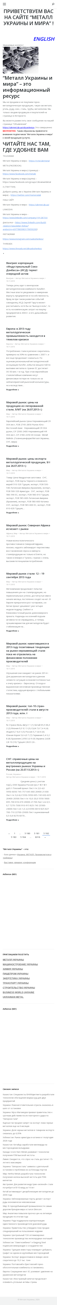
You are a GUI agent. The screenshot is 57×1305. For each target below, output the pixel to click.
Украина (17, 774)
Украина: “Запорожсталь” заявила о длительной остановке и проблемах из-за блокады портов (25, 1168)
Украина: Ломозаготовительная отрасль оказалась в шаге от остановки (28, 1107)
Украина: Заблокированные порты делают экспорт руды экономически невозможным (27, 1200)
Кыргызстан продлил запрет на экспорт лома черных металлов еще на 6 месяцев (28, 1124)
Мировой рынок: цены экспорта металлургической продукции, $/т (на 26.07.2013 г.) (28, 462)
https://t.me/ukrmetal (39, 160)
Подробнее (11, 389)
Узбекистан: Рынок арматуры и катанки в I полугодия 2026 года (28, 1139)
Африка (9, 533)
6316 (37, 837)
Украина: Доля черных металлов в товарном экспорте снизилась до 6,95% (28, 1132)
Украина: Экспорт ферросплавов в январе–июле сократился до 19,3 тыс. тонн (25, 1259)
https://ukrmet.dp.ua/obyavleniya (18, 127)
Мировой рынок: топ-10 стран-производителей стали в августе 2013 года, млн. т (27, 709)
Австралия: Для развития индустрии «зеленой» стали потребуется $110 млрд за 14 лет (28, 1186)
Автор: (29, 278)
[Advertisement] (28, 913)
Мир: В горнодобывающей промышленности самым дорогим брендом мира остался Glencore (27, 1208)
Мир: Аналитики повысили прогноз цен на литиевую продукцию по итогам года (27, 1215)
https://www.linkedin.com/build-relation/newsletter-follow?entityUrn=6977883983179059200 (24, 226)
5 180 (27, 833)
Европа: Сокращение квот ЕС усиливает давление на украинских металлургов (28, 1273)
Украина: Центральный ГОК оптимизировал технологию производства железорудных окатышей (27, 1237)
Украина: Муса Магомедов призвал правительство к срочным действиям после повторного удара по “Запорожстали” (27, 1115)
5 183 (13, 837)
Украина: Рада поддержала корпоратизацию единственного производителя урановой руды (25, 1222)
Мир (8, 414)
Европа (9, 344)
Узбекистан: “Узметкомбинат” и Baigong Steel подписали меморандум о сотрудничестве (24, 1244)
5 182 (46, 833)
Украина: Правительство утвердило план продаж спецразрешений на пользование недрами (26, 1229)
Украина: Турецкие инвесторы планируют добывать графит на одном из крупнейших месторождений (27, 1251)
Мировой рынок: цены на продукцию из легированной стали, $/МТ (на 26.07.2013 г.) (24, 406)
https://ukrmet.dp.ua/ (39, 204)
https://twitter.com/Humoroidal (26, 195)
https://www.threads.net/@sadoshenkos (22, 248)
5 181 (37, 833)
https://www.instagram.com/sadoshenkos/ (23, 238)
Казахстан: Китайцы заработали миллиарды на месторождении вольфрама (25, 1146)
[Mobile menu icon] (4, 4)
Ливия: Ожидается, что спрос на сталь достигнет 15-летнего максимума (28, 1161)
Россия (9, 774)
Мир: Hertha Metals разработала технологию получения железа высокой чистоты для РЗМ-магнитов (25, 1177)
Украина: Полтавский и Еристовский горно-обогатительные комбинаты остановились (23, 1266)
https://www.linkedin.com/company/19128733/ (25, 217)
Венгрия (9, 278)
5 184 (23, 837)
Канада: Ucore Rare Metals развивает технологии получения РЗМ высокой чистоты (26, 1153)
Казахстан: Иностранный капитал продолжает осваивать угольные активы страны (25, 1280)
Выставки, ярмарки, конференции (20, 862)
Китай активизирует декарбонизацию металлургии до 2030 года (28, 1193)
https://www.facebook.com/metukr (19, 173)
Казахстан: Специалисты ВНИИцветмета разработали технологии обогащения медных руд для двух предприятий (28, 1097)
